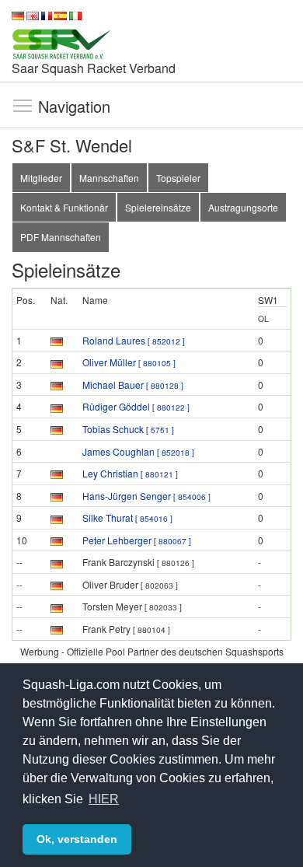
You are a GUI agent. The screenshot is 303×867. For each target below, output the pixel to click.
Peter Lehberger (136, 540)
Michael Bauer (132, 384)
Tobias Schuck (128, 428)
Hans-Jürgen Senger (146, 495)
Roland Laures (133, 340)
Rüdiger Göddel (136, 406)
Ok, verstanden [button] (77, 839)
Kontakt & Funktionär (64, 207)
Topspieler (178, 177)
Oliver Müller (129, 362)
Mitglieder (41, 177)
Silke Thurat (127, 517)
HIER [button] (104, 799)
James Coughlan (138, 451)
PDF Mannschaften (60, 236)
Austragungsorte (243, 207)
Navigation (22, 105)
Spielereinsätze (158, 207)
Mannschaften (109, 177)
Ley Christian (130, 473)
